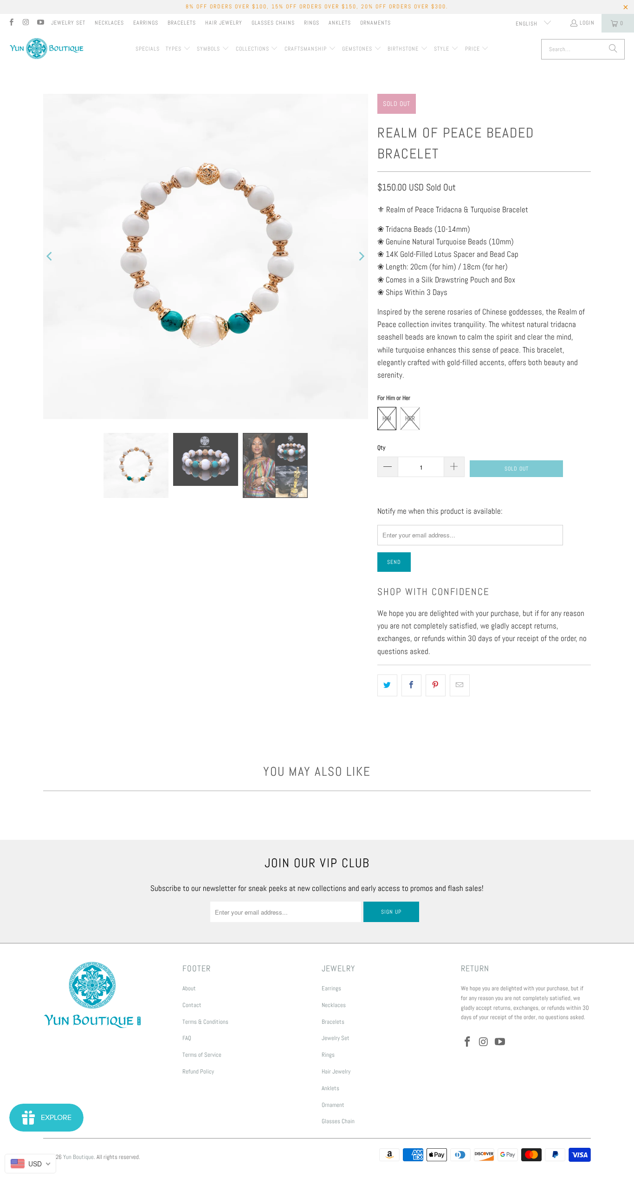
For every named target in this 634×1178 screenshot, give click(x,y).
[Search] (613, 49)
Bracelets (182, 22)
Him (386, 418)
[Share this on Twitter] (387, 685)
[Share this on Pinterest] (436, 685)
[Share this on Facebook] (411, 685)
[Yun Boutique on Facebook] (11, 23)
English (527, 23)
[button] (178, 49)
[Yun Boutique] (46, 49)
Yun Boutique (78, 1157)
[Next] (361, 256)
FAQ (186, 1038)
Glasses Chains (273, 22)
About (189, 988)
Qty (381, 448)
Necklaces (109, 22)
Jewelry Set (68, 22)
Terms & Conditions (205, 1022)
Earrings (145, 22)
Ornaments (375, 22)
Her (410, 418)
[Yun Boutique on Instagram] (25, 23)
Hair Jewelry (223, 22)
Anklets (340, 22)
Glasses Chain (338, 1121)
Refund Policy (198, 1071)
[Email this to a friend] (460, 685)
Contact (191, 1005)
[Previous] (50, 256)
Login (587, 22)
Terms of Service (201, 1055)
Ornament (333, 1105)
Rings (311, 22)
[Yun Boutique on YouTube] (40, 23)
